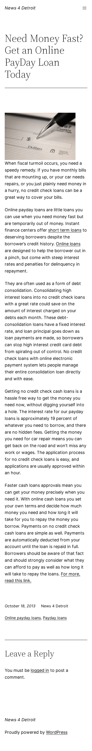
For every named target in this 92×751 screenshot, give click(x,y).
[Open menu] (84, 8)
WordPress (56, 732)
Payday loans (55, 617)
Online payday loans (23, 617)
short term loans (64, 230)
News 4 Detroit (20, 7)
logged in (40, 670)
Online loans (68, 243)
